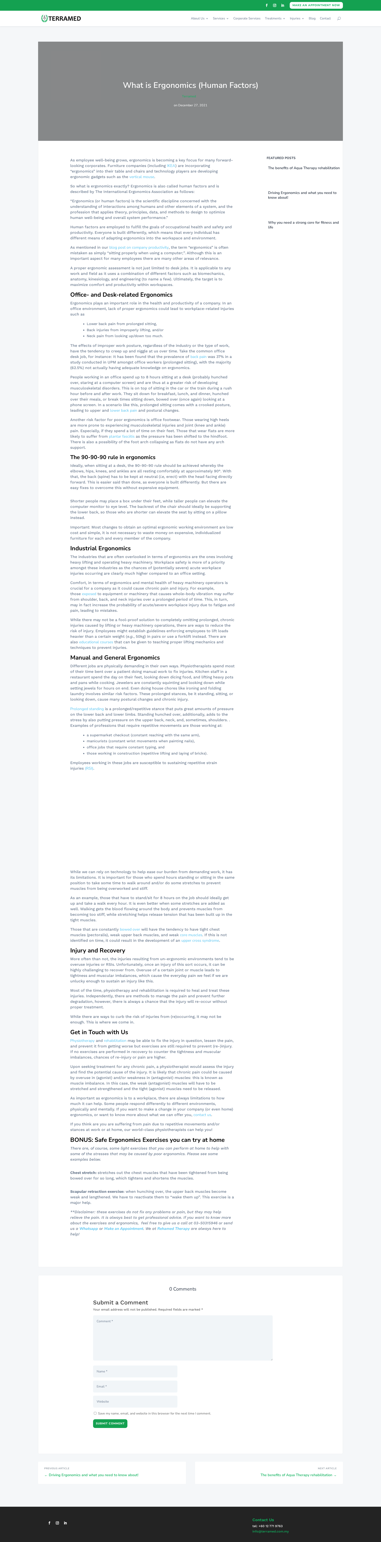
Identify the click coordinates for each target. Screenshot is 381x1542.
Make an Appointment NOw (316, 5)
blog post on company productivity (139, 247)
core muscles (191, 923)
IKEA (171, 165)
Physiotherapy (82, 1029)
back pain (198, 356)
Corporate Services (247, 18)
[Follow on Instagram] (274, 5)
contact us (202, 1103)
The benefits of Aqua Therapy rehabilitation (304, 168)
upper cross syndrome (200, 928)
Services (219, 18)
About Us (198, 18)
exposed (89, 604)
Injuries (295, 18)
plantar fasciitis (122, 436)
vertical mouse (141, 176)
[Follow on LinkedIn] (282, 5)
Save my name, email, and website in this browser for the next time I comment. (154, 1412)
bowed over (130, 917)
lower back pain (123, 410)
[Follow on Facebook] (267, 5)
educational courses (96, 653)
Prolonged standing (87, 719)
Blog (312, 18)
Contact (325, 18)
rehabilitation (115, 1029)
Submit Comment (110, 1422)
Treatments (273, 18)
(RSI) (89, 779)
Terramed (189, 96)
